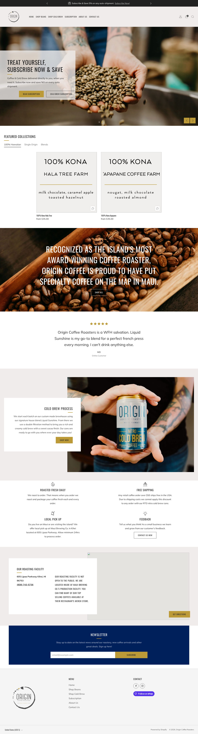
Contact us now (145, 535)
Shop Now (135, 3)
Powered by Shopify (159, 729)
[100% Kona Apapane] (131, 182)
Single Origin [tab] (31, 144)
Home (72, 685)
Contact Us (74, 707)
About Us (73, 702)
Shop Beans (75, 689)
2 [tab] (102, 122)
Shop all (99, 292)
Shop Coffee (41, 94)
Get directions (179, 614)
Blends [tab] (44, 144)
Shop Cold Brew (77, 694)
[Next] (151, 3)
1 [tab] (99, 122)
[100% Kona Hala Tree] (66, 182)
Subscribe (131, 654)
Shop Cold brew (65, 94)
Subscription (75, 698)
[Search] (192, 16)
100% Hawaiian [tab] (12, 144)
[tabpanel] (99, 188)
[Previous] (47, 3)
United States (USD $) (12, 729)
